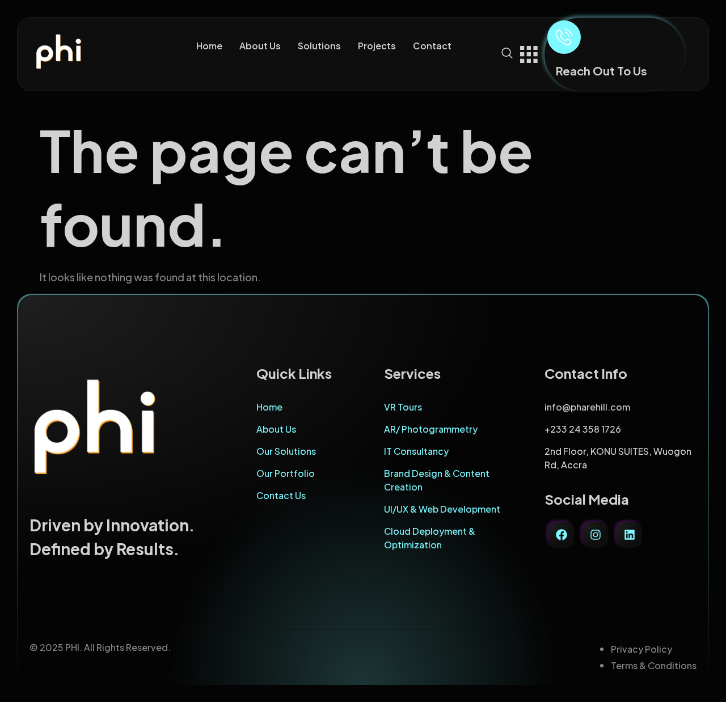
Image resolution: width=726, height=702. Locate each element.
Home (209, 46)
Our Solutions (286, 451)
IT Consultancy (416, 451)
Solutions (319, 46)
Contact (432, 46)
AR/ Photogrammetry (431, 429)
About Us (260, 46)
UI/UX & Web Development (442, 509)
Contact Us (281, 495)
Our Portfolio (285, 473)
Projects (377, 46)
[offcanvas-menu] (528, 53)
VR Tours (403, 407)
